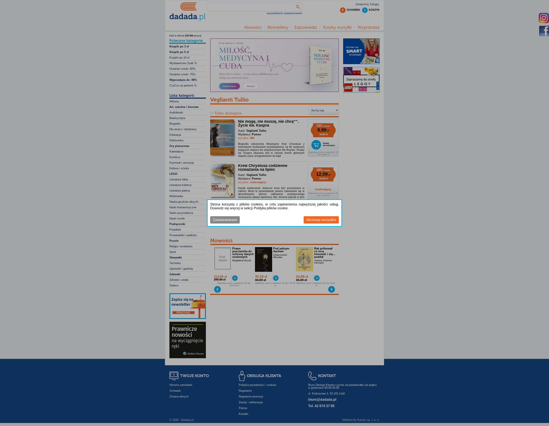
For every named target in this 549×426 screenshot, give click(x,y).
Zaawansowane (225, 220)
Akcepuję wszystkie (321, 220)
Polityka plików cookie (271, 208)
